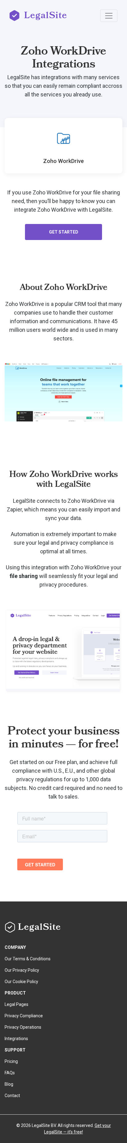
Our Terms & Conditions (28, 958)
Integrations (16, 1038)
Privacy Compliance (24, 1015)
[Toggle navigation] (108, 16)
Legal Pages (16, 1004)
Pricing (11, 1061)
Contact (12, 1095)
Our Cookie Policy (21, 981)
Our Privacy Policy (22, 970)
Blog (9, 1084)
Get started (63, 232)
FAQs (10, 1072)
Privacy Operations (23, 1027)
